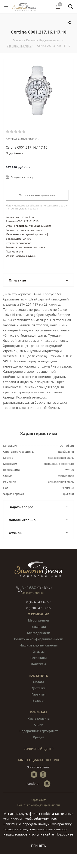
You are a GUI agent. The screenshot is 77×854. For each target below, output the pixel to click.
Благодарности (38, 633)
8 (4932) (37, 587)
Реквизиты (38, 658)
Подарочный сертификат (38, 731)
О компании (38, 614)
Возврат (39, 701)
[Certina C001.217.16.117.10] (38, 90)
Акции (38, 725)
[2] (12, 131)
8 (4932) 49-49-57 (38, 602)
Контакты (38, 664)
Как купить (38, 676)
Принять (38, 845)
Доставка (39, 688)
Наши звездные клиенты (39, 645)
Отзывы (38, 651)
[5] (24, 131)
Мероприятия (38, 620)
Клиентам (38, 712)
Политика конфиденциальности (38, 639)
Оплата (38, 682)
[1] (8, 131)
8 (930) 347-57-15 (38, 608)
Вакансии (38, 627)
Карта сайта (38, 800)
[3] (16, 131)
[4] (20, 131)
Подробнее (64, 834)
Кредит (38, 737)
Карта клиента (39, 718)
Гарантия (38, 694)
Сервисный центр (38, 749)
